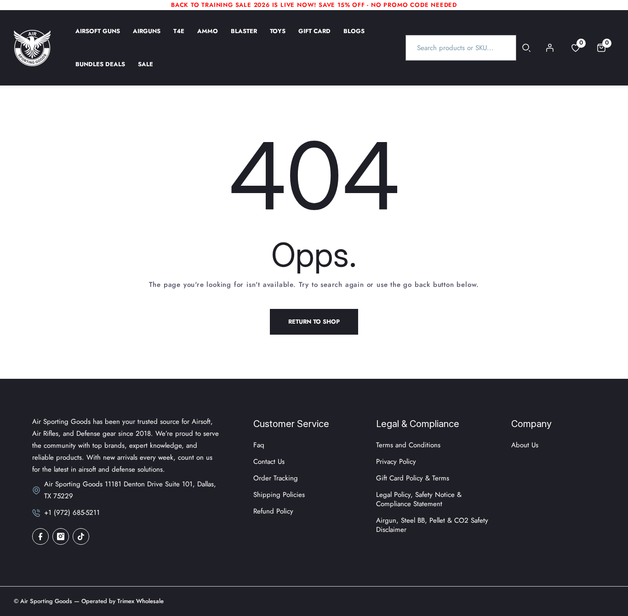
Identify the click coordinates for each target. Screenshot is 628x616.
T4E (178, 37)
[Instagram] (60, 536)
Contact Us (269, 461)
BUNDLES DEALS (100, 70)
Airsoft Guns (97, 37)
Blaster (244, 37)
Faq (258, 445)
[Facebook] (40, 536)
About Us (524, 445)
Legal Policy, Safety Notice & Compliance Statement (419, 499)
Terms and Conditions (408, 445)
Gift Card (314, 37)
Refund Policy (273, 511)
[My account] (550, 47)
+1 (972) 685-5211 (72, 513)
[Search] (526, 47)
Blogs (354, 37)
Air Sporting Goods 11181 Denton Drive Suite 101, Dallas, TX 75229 (130, 490)
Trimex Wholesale (139, 601)
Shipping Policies (279, 495)
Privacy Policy (396, 461)
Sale (145, 70)
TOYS (277, 37)
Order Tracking (275, 478)
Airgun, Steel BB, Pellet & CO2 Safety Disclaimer (432, 525)
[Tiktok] (81, 536)
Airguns (146, 37)
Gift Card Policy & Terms (412, 478)
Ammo (207, 37)
